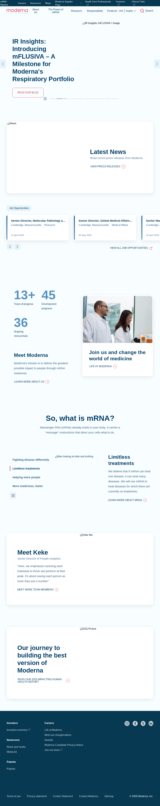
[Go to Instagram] (127, 723)
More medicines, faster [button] (27, 486)
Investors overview (17, 730)
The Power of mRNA (55, 11)
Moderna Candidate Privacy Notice (64, 745)
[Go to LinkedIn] (151, 723)
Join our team (52, 750)
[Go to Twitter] (143, 723)
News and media (16, 747)
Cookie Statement (63, 796)
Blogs (48, 3)
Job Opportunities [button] (19, 208)
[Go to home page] (17, 10)
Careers (22, 3)
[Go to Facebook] (135, 723)
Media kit (12, 752)
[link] (32, 382)
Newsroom (35, 3)
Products (112, 11)
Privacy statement (37, 796)
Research (76, 11)
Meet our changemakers (58, 735)
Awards (49, 740)
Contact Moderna (88, 796)
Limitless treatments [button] (26, 468)
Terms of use (14, 796)
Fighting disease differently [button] (30, 459)
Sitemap (109, 796)
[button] (45, 99)
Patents (11, 768)
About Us (35, 11)
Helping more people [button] (26, 477)
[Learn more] (80, 569)
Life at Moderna (53, 730)
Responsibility (95, 11)
